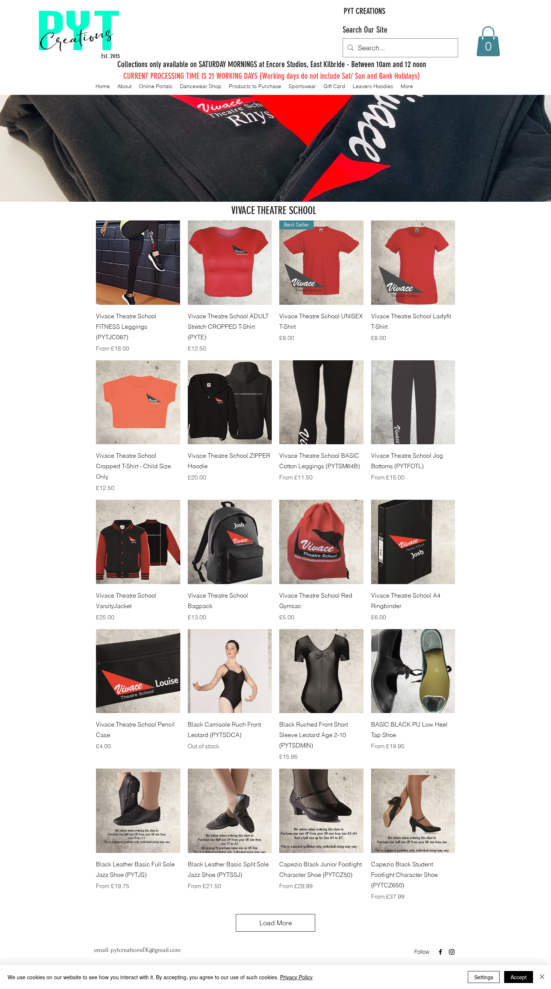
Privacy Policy (296, 977)
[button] (488, 41)
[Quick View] (138, 262)
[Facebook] (440, 952)
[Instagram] (451, 952)
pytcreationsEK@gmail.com (146, 949)
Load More (275, 923)
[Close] (542, 977)
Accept (519, 977)
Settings (483, 977)
